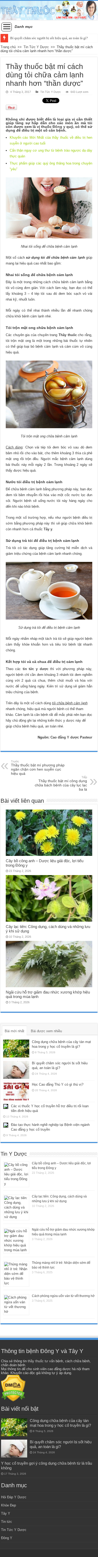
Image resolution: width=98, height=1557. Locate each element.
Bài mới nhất (14, 1031)
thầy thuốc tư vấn (41, 1361)
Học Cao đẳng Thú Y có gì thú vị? (57, 1084)
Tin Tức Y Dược (36, 47)
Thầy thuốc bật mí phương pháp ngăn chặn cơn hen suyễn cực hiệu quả (38, 768)
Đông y (59, 126)
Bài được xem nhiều (46, 1031)
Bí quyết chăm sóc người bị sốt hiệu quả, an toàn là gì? (49, 38)
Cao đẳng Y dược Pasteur (71, 737)
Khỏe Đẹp (8, 1505)
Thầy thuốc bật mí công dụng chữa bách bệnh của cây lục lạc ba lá (61, 783)
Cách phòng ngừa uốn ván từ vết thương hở (63, 1296)
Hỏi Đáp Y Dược (13, 1497)
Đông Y (6, 1538)
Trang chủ (8, 47)
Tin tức (6, 1522)
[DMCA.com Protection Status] (13, 1388)
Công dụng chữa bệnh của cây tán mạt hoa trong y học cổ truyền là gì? (60, 1423)
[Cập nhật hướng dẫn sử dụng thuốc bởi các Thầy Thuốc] (49, 10)
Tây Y (5, 1513)
